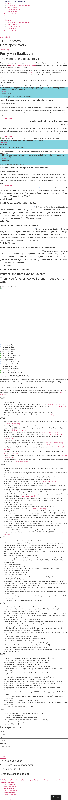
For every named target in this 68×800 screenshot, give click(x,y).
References (7, 3)
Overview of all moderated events (18, 5)
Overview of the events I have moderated (22, 65)
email (2, 737)
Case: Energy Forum (14, 9)
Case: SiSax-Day (12, 7)
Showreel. (31, 73)
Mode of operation (10, 14)
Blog (5, 18)
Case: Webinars (12, 12)
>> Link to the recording (56, 404)
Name (2, 731)
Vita (5, 16)
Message (3, 743)
